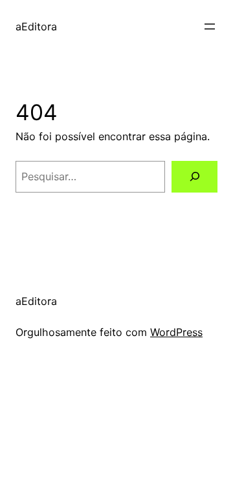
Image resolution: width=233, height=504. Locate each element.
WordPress (176, 332)
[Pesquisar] (194, 177)
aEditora (36, 26)
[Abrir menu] (209, 26)
